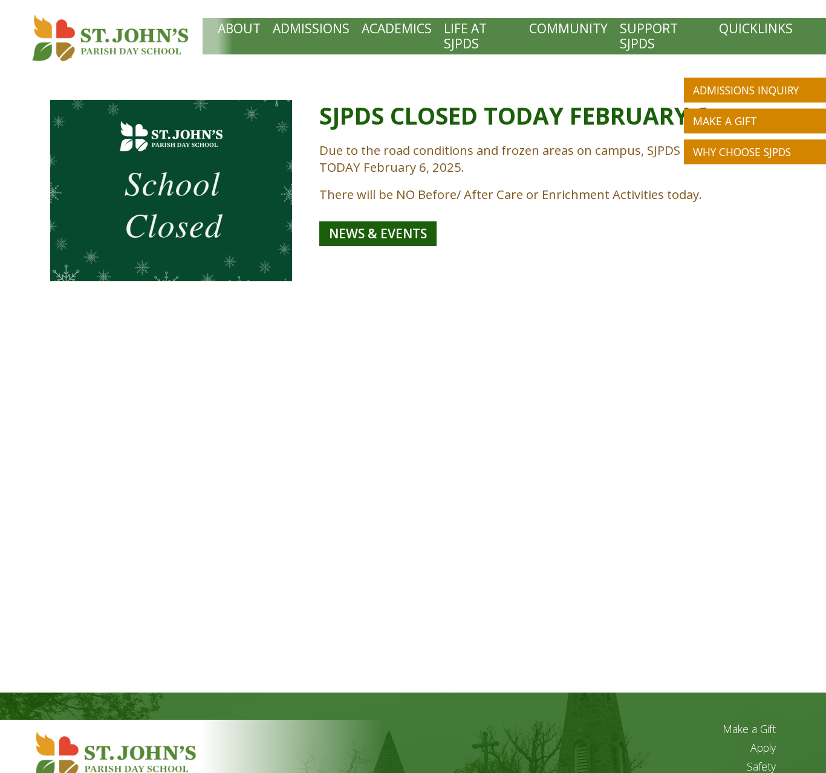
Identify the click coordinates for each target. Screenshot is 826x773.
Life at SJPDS (465, 36)
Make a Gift (725, 121)
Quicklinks (756, 28)
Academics (397, 28)
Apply (763, 747)
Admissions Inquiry (746, 90)
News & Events (378, 233)
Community (568, 28)
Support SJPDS (649, 36)
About (239, 28)
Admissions (311, 28)
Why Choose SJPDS (742, 152)
